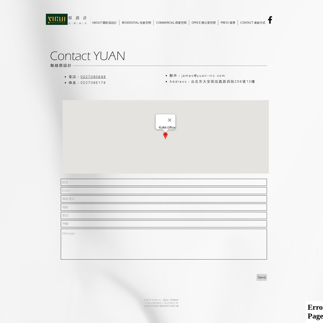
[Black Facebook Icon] (270, 20)
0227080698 (93, 77)
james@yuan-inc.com (204, 75)
